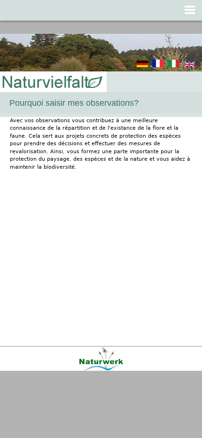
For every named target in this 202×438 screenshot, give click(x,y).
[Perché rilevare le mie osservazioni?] (173, 66)
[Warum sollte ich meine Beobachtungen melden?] (142, 66)
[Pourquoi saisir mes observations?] (157, 66)
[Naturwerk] (101, 369)
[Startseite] (51, 82)
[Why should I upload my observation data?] (189, 66)
